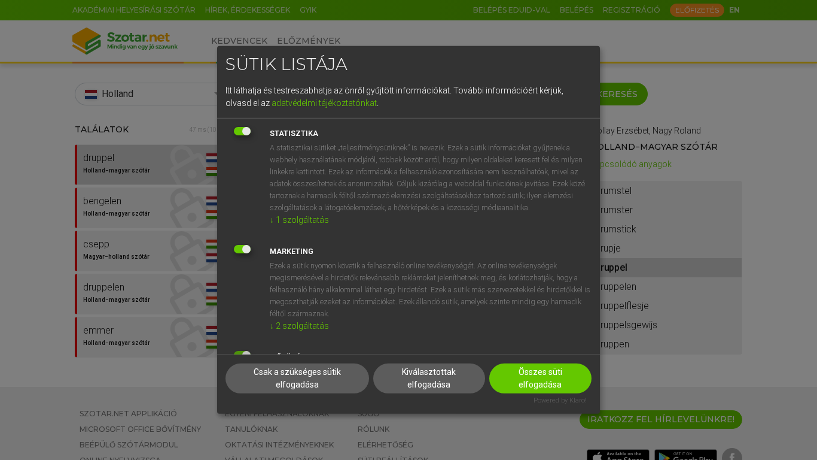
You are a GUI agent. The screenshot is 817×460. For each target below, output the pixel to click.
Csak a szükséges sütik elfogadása (297, 378)
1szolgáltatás (299, 219)
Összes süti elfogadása (540, 378)
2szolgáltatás (299, 325)
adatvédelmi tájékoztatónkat (324, 102)
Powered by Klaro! (560, 400)
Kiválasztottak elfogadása (429, 378)
